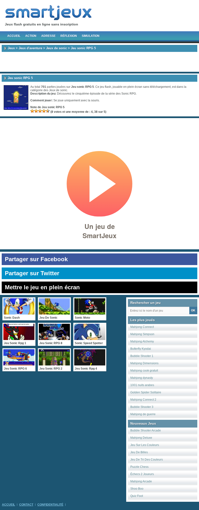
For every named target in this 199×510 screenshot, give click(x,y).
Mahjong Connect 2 (143, 399)
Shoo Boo (136, 488)
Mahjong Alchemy (142, 341)
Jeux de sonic (56, 48)
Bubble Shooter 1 (141, 356)
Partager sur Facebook (36, 259)
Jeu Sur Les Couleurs (144, 445)
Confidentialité (50, 504)
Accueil (13, 36)
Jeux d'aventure (30, 48)
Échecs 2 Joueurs (142, 474)
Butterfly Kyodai (140, 348)
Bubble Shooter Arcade (145, 430)
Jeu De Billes (139, 452)
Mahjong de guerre (143, 414)
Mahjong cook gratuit (144, 370)
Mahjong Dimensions (144, 363)
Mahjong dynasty (141, 378)
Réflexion (68, 36)
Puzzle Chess (139, 467)
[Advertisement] (99, 62)
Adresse (48, 36)
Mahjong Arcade (141, 481)
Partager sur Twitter (32, 273)
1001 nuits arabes (142, 385)
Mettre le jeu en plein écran (42, 287)
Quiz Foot (136, 496)
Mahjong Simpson (142, 334)
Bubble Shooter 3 (141, 407)
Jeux (11, 48)
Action (30, 36)
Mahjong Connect (142, 327)
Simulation (91, 36)
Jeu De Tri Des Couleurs (146, 459)
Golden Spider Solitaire (145, 392)
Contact (26, 504)
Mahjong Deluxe (141, 437)
